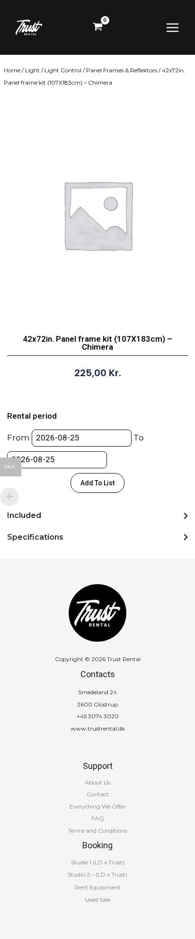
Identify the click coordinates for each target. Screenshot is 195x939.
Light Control (62, 70)
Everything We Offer (98, 806)
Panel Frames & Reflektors (121, 70)
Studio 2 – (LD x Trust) (97, 874)
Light (32, 70)
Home (12, 70)
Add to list (97, 483)
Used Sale (97, 899)
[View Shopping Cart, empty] (97, 27)
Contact (98, 794)
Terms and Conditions (97, 830)
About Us (97, 782)
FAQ (97, 818)
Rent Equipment (98, 887)
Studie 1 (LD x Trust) (97, 862)
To (138, 437)
